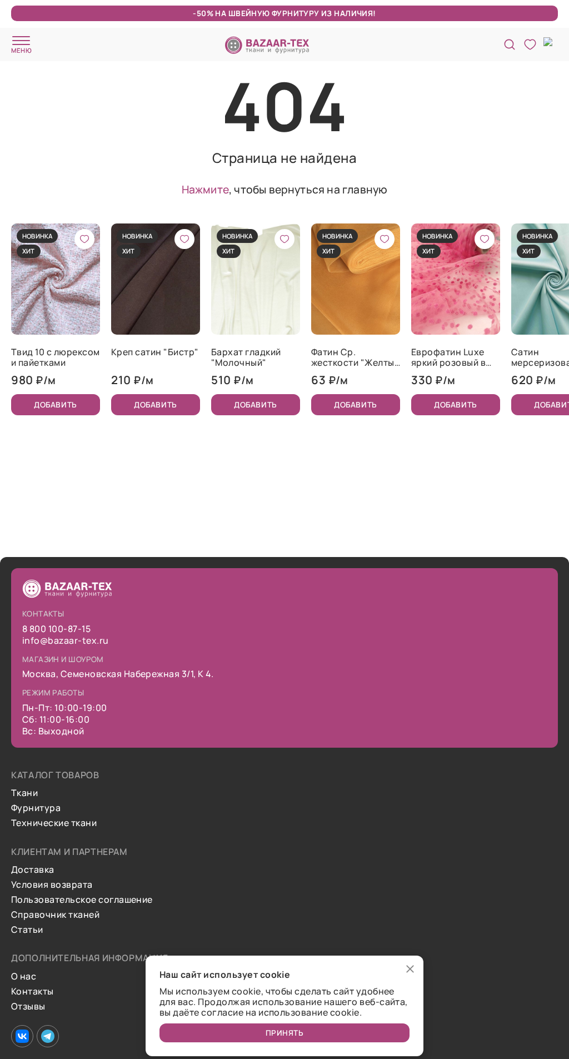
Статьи (27, 929)
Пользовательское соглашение (82, 899)
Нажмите (205, 189)
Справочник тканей (55, 914)
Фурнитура (36, 808)
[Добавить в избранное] (84, 239)
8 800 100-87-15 (56, 629)
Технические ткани (54, 823)
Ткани (24, 793)
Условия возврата (52, 884)
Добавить (55, 404)
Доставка (32, 869)
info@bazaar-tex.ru (65, 640)
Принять (285, 1032)
